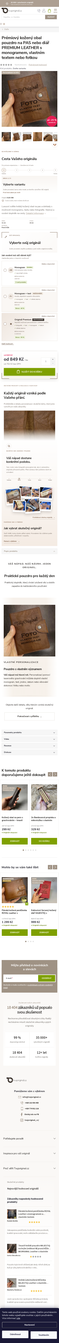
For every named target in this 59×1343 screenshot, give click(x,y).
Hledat (51, 17)
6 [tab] (35, 850)
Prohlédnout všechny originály (44, 517)
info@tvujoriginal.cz (32, 1097)
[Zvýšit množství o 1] (52, 359)
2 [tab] (25, 850)
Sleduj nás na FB (31, 1114)
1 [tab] (23, 850)
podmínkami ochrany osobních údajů (28, 986)
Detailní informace (35, 213)
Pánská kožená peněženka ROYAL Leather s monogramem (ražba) (14, 911)
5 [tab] (33, 850)
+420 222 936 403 (32, 1103)
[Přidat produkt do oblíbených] (54, 74)
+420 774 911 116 (32, 1108)
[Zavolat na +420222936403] (39, 11)
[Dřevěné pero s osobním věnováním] (46, 493)
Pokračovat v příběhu (28, 716)
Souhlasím (44, 1335)
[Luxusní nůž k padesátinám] (32, 506)
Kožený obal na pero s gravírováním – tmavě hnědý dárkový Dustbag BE (15, 819)
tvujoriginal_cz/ (32, 1120)
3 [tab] (28, 850)
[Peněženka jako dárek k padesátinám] (13, 497)
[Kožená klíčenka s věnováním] (44, 506)
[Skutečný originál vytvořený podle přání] (25, 492)
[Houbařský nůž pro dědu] (36, 493)
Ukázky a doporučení (48, 264)
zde (18, 1318)
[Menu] (55, 10)
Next (55, 774)
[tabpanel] (15, 813)
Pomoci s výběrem (12, 541)
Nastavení (29, 1324)
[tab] (9, 479)
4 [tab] (30, 850)
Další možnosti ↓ (8, 344)
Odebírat (47, 978)
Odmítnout (15, 1334)
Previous (50, 774)
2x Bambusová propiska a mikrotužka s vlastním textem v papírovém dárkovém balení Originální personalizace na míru (44, 819)
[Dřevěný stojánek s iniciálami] (19, 506)
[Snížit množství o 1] (52, 363)
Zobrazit (15, 841)
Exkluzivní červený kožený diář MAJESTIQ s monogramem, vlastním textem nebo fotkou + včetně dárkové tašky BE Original (43, 911)
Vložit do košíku (31, 371)
